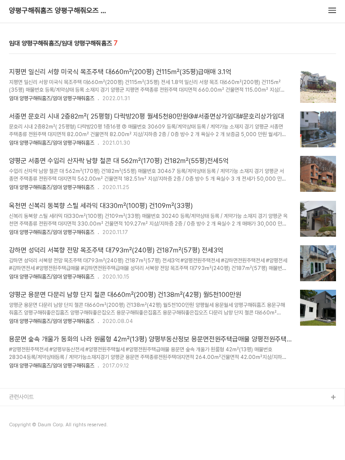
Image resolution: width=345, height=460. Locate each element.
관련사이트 (21, 397)
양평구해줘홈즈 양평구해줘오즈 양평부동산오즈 (58, 11)
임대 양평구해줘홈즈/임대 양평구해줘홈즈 (51, 98)
